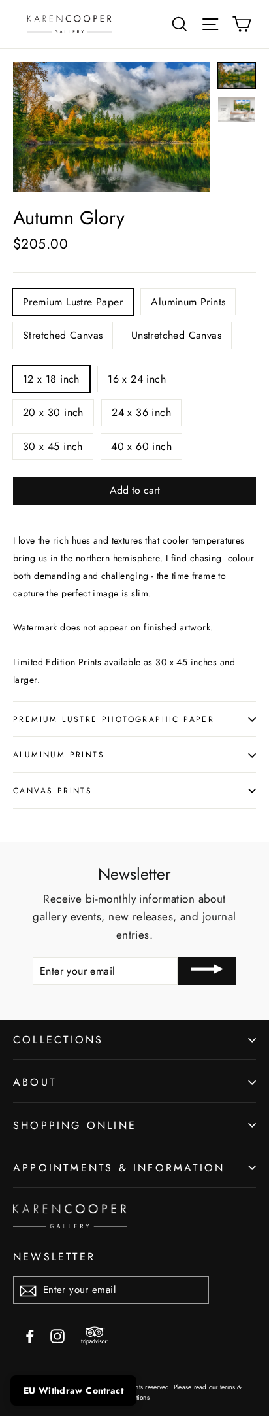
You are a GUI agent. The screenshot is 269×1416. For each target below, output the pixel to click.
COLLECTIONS (58, 1039)
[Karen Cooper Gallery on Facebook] (30, 1335)
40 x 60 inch (141, 446)
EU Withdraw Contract (73, 1390)
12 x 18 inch (51, 379)
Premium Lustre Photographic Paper (113, 719)
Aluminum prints (58, 754)
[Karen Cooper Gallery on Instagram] (57, 1335)
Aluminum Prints (188, 301)
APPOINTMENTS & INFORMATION (119, 1167)
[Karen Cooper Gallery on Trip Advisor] (94, 1336)
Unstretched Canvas (176, 335)
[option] (111, 127)
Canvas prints (52, 790)
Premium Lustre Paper (73, 301)
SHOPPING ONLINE (74, 1125)
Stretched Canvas (63, 335)
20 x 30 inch (53, 412)
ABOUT (34, 1082)
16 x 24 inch (137, 379)
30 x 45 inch (53, 446)
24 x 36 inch (141, 412)
